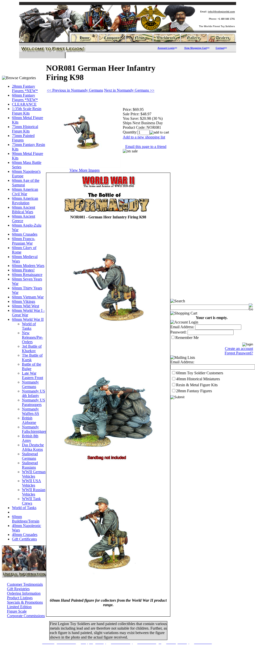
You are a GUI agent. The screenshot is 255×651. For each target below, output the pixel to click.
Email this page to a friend (145, 146)
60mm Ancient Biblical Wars (23, 209)
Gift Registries (18, 589)
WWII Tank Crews (31, 501)
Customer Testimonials (25, 584)
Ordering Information (24, 593)
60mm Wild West (25, 306)
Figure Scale (17, 611)
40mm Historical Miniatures (198, 379)
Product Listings (20, 598)
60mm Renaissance (27, 274)
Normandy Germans (30, 384)
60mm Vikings (23, 301)
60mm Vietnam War (28, 297)
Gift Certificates (24, 539)
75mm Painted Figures (23, 137)
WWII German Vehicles (34, 474)
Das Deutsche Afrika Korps (33, 447)
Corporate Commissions (26, 616)
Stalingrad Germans (30, 456)
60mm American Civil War (25, 191)
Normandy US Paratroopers (33, 402)
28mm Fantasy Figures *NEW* (25, 88)
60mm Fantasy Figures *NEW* (25, 97)
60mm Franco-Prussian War (23, 241)
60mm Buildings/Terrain (25, 519)
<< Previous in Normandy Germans (75, 90)
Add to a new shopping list (144, 137)
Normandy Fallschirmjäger (34, 429)
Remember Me (187, 337)
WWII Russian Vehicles (33, 492)
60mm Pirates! (23, 270)
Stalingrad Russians (30, 465)
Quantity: (130, 132)
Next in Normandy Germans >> (129, 90)
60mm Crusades (24, 234)
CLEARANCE (24, 104)
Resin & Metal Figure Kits (197, 385)
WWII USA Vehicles (31, 483)
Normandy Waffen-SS (30, 411)
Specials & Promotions (25, 602)
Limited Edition (19, 607)
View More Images (84, 170)
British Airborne (29, 420)
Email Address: (182, 327)
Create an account (239, 348)
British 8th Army (30, 438)
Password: (178, 332)
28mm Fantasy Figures (194, 391)
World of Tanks (29, 326)
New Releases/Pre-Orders (32, 337)
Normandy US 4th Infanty (33, 393)
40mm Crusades (24, 534)
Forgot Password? (239, 353)
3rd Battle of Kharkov (32, 348)
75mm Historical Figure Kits (25, 129)
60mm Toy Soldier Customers (199, 373)
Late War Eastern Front (32, 375)
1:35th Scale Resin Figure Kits (26, 111)
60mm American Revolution (25, 200)
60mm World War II (28, 319)
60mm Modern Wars (28, 265)
